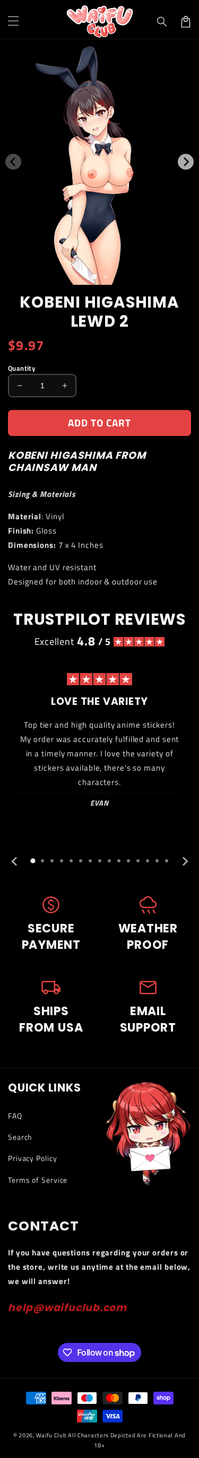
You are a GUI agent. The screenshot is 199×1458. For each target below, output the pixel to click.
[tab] (33, 861)
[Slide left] (13, 162)
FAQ (15, 1115)
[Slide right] (186, 162)
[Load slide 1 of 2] (105, 277)
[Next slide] (185, 861)
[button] (162, 21)
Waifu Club (51, 1435)
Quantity (22, 368)
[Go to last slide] (15, 861)
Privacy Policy (32, 1158)
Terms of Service (37, 1179)
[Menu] (13, 21)
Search (20, 1136)
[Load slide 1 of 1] (94, 276)
